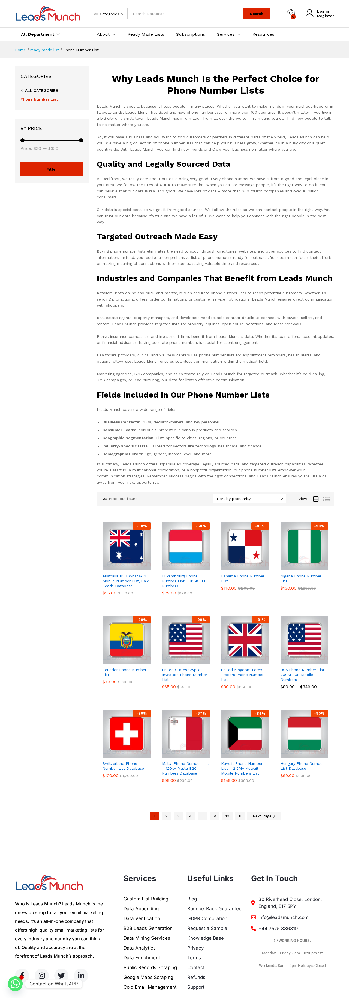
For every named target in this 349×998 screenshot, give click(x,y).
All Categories (41, 90)
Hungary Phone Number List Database (302, 766)
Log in (323, 11)
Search (256, 13)
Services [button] (225, 34)
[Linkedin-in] (81, 976)
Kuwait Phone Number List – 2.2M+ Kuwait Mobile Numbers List (242, 768)
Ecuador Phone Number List (124, 672)
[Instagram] (42, 976)
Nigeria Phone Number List (301, 578)
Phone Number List (39, 99)
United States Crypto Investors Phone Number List (184, 675)
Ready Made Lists (146, 34)
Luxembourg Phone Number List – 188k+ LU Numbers (184, 581)
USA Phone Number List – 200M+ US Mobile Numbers (304, 675)
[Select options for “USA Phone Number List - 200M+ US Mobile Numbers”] (298, 660)
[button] (120, 567)
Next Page (263, 816)
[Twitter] (61, 976)
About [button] (103, 34)
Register (325, 16)
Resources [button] (263, 34)
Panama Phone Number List (242, 578)
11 (240, 816)
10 (227, 816)
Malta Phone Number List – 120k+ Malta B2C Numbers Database (185, 768)
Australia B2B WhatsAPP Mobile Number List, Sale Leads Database (126, 581)
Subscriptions (190, 34)
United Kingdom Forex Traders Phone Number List (242, 675)
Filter (52, 169)
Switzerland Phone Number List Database (123, 766)
